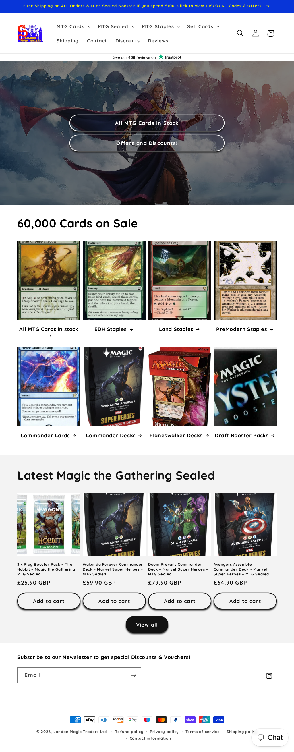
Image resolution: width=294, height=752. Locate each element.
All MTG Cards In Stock (147, 123)
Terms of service (202, 731)
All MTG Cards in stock (48, 329)
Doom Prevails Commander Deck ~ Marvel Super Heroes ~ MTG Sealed (178, 569)
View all (147, 624)
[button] (73, 26)
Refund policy (129, 731)
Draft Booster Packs (241, 435)
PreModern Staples (241, 329)
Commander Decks (111, 435)
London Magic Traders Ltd (80, 731)
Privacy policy (164, 731)
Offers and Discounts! (147, 143)
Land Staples (176, 329)
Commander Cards (45, 435)
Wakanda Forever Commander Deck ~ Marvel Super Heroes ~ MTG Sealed (113, 569)
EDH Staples (110, 329)
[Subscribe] (133, 675)
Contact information (150, 738)
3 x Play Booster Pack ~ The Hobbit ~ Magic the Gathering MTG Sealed (46, 569)
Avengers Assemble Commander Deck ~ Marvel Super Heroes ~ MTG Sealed (241, 569)
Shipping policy (242, 731)
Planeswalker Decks (176, 435)
